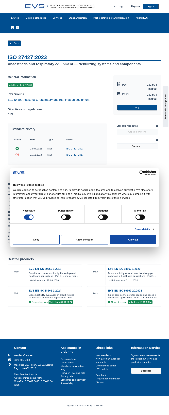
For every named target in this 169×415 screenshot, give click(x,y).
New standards (103, 355)
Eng (120, 6)
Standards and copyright (73, 379)
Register (136, 6)
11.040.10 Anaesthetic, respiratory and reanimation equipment (48, 99)
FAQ (63, 369)
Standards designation (165, 107)
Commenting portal (106, 365)
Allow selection (84, 239)
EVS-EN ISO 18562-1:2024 (45, 290)
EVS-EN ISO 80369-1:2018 (45, 269)
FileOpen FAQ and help (73, 373)
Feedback (101, 375)
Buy (137, 107)
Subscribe (146, 370)
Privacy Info (67, 376)
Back (16, 43)
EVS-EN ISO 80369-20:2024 (125, 290)
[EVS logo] (60, 6)
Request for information (108, 378)
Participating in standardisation (111, 17)
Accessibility (67, 383)
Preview (136, 146)
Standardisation (78, 17)
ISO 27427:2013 (75, 154)
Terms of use (67, 362)
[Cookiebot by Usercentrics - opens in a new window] (141, 172)
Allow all (133, 239)
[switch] (66, 217)
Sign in (150, 6)
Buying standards (36, 17)
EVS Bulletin (102, 369)
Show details (142, 229)
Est (116, 6)
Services (57, 17)
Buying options (68, 359)
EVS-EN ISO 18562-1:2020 (124, 269)
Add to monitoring (137, 131)
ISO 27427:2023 (75, 148)
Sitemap (100, 382)
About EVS (142, 17)
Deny (36, 239)
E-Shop (15, 17)
